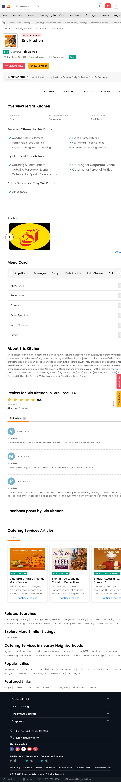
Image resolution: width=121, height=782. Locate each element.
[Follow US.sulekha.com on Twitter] (23, 749)
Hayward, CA (57, 673)
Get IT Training (20, 706)
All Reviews (17, 418)
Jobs (53, 15)
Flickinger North (43, 655)
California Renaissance (47, 651)
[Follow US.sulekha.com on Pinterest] (35, 749)
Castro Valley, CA (66, 669)
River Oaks (69, 651)
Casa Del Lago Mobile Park (17, 655)
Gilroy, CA (9, 673)
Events (5, 15)
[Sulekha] (3, 6)
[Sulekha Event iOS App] (31, 760)
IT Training (43, 15)
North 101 (83, 651)
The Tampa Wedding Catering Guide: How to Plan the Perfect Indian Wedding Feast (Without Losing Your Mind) (68, 580)
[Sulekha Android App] (11, 761)
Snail (111, 655)
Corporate (18, 721)
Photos (88, 91)
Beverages (39, 273)
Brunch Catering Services (68, 623)
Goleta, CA (24, 673)
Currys (55, 273)
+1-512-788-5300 (22, 731)
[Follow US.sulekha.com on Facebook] (12, 749)
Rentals (30, 15)
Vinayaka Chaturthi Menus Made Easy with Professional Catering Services (27, 580)
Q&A (29, 687)
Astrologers (91, 15)
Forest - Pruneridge (94, 655)
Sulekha (9, 6)
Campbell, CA (46, 669)
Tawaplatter (10, 637)
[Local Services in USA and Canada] (3, 22)
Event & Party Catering (20, 22)
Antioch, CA (28, 669)
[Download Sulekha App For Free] (100, 5)
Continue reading (27, 597)
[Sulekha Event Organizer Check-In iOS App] (46, 760)
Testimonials (42, 687)
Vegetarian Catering (75, 619)
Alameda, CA (11, 669)
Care (61, 15)
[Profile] (116, 6)
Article (13, 537)
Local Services (75, 15)
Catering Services (31, 35)
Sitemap (92, 687)
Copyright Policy (103, 768)
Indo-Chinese (95, 273)
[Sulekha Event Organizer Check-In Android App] (42, 761)
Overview (48, 91)
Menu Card (69, 91)
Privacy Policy (65, 768)
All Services (78, 687)
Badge (7, 687)
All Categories (61, 687)
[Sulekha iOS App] (15, 760)
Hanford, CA (40, 673)
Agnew (7, 651)
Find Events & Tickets (24, 714)
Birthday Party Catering (76, 22)
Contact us (27, 768)
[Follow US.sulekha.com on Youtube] (29, 749)
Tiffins (112, 273)
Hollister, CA (74, 673)
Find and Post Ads (22, 699)
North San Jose (23, 651)
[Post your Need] (108, 5)
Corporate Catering (14, 623)
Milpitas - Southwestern (104, 651)
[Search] (37, 6)
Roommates (17, 15)
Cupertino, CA (101, 669)
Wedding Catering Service (98, 623)
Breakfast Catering (99, 22)
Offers (18, 687)
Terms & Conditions (45, 768)
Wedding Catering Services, (47, 77)
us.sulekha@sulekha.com (26, 737)
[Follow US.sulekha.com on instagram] (18, 749)
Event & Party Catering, (76, 77)
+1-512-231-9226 (40, 731)
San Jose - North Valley (68, 655)
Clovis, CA (85, 669)
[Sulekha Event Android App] (27, 761)
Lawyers (105, 15)
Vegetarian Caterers (39, 623)
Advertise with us (83, 768)
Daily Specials (73, 273)
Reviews (16, 52)
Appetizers (21, 273)
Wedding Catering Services (48, 22)
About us (14, 768)
